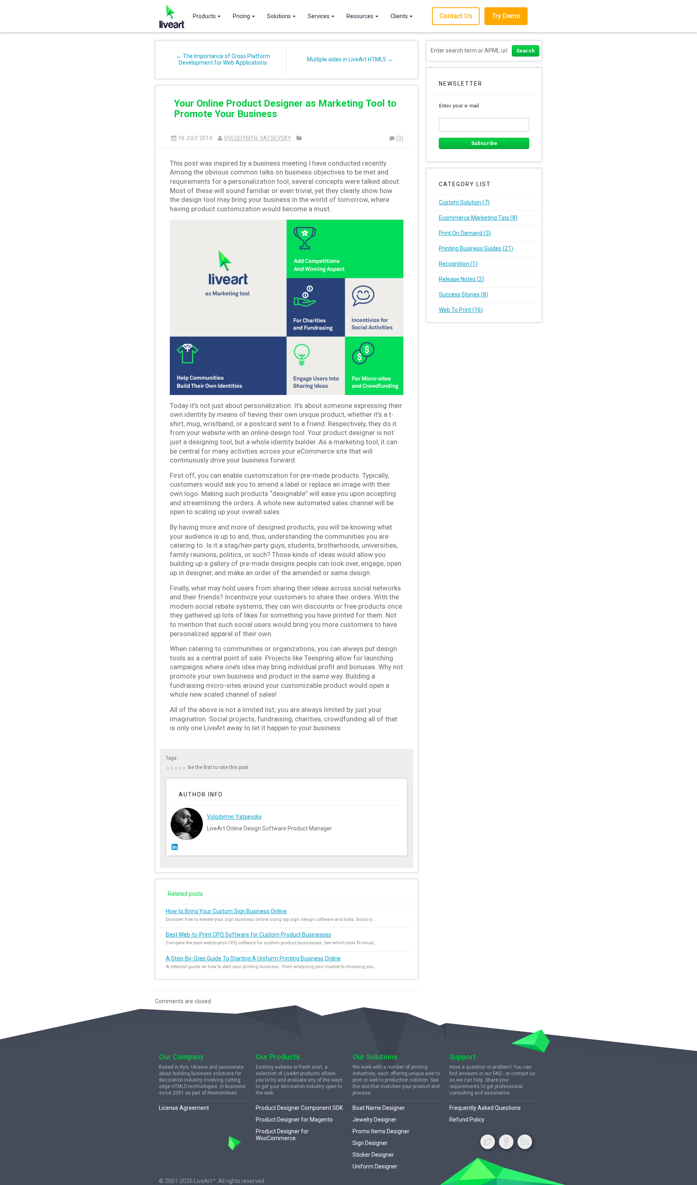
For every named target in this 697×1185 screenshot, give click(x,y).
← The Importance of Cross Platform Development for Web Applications (223, 59)
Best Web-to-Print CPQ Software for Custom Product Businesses (248, 934)
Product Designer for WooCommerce (282, 1134)
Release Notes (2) (461, 279)
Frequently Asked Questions (485, 1108)
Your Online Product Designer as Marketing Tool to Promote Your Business (285, 109)
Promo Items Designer (381, 1131)
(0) (399, 138)
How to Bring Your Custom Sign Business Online (226, 911)
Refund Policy (466, 1119)
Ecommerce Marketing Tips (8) (478, 217)
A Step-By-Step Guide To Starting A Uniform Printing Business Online (253, 958)
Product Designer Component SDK (299, 1108)
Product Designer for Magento (294, 1119)
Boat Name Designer (379, 1108)
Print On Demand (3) (465, 233)
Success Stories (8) (463, 294)
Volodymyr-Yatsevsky (257, 138)
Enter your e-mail (459, 106)
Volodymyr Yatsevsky (234, 816)
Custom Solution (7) (464, 202)
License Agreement (184, 1108)
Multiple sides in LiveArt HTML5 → (350, 59)
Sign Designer (370, 1143)
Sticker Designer (373, 1154)
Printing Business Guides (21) (476, 248)
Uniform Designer (375, 1166)
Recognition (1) (458, 264)
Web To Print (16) (461, 310)
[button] (206, 16)
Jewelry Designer (374, 1119)
